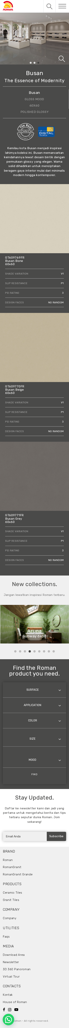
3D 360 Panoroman (17, 969)
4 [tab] (30, 651)
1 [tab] (30, 63)
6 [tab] (39, 651)
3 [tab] (38, 63)
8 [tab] (49, 651)
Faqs (6, 936)
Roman (8, 860)
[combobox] (34, 690)
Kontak (8, 995)
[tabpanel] (34, 39)
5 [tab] (34, 651)
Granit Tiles (11, 900)
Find (34, 774)
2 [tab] (34, 63)
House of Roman (15, 1002)
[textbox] (34, 690)
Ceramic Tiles (12, 892)
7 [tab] (44, 651)
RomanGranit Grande (18, 874)
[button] (8, 1019)
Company (9, 918)
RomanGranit (12, 867)
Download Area (14, 955)
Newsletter (11, 962)
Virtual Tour (11, 976)
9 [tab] (54, 651)
